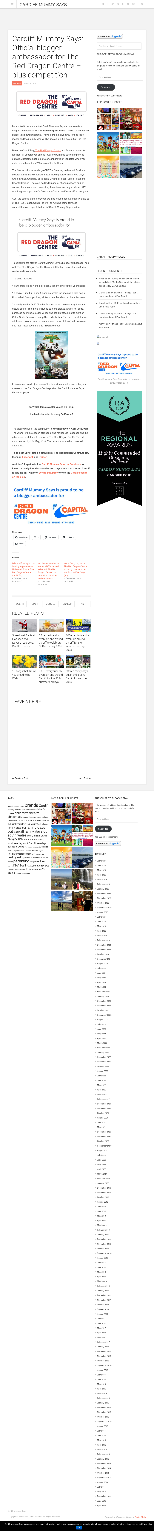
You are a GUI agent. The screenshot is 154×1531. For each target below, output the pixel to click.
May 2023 (101, 1033)
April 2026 (101, 874)
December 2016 (104, 1351)
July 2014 (101, 1486)
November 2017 (104, 1299)
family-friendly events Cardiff (24, 823)
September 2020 (104, 1145)
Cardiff (17, 83)
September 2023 (104, 1014)
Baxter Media (140, 1517)
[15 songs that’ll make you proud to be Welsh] (24, 661)
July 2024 (101, 968)
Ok (79, 1527)
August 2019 (102, 1201)
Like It (35, 603)
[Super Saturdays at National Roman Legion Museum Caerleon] (82, 901)
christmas (14, 816)
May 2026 (101, 870)
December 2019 (104, 1187)
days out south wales (29, 820)
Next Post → (85, 778)
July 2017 (101, 1318)
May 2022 (101, 1085)
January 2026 (103, 888)
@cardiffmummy (48, 472)
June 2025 (101, 921)
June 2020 (101, 1159)
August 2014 (102, 1482)
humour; (28, 857)
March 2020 (102, 1173)
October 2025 (103, 902)
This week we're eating (26, 870)
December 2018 (104, 1239)
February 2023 (103, 1047)
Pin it (83, 603)
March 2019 (102, 1225)
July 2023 (101, 1024)
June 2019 (101, 1211)
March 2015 (102, 1449)
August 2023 (102, 1019)
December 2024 (104, 944)
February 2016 (103, 1398)
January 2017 (103, 1346)
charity (11, 809)
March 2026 (102, 879)
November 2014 (104, 1468)
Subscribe (105, 87)
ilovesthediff (104, 302)
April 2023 (101, 1038)
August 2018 (102, 1257)
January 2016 (103, 1402)
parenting (21, 860)
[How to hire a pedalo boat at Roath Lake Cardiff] (131, 167)
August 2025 (102, 912)
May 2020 (101, 1164)
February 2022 (103, 1099)
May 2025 (101, 926)
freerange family (25, 853)
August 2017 (102, 1313)
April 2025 (101, 930)
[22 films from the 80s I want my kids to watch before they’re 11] (108, 119)
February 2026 (103, 884)
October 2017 (103, 1304)
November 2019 (104, 1192)
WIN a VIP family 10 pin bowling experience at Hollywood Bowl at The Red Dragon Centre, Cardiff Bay (23, 569)
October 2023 (103, 1010)
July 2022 (101, 1075)
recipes (40, 861)
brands (31, 805)
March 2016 (102, 1393)
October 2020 (103, 1141)
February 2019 (103, 1229)
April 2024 (101, 982)
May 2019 (101, 1215)
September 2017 (104, 1309)
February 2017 (103, 1341)
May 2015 (101, 1440)
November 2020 (104, 1136)
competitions (36, 817)
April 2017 (101, 1332)
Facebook (28, 457)
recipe (33, 861)
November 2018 (104, 1243)
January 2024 (103, 996)
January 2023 (103, 1052)
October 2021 (103, 1113)
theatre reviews (41, 865)
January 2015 (103, 1458)
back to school (13, 806)
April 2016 (101, 1388)
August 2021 (102, 1117)
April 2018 (101, 1276)
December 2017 (104, 1295)
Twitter (42, 457)
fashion (40, 839)
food (10, 843)
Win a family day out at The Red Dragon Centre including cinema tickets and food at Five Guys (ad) (75, 569)
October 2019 (103, 1197)
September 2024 (104, 958)
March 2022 (102, 1094)
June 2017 (101, 1323)
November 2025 (104, 898)
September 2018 (104, 1253)
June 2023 (101, 1028)
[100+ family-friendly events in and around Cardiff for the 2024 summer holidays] (51, 661)
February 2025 (103, 940)
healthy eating (16, 857)
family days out (17, 827)
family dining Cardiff (37, 835)
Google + (51, 603)
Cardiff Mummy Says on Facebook (62, 464)
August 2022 (102, 1070)
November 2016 (104, 1356)
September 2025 (104, 907)
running (30, 866)
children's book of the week (24, 809)
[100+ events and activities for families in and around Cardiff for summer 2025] (131, 143)
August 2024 (102, 963)
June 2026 (101, 865)
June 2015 (101, 1435)
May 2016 (101, 1384)
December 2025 (104, 893)
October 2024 (103, 954)
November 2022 (104, 1061)
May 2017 (101, 1327)
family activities (42, 824)
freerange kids (39, 854)
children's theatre (27, 812)
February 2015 (103, 1454)
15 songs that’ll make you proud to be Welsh (24, 674)
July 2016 (101, 1374)
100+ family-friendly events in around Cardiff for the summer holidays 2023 (77, 642)
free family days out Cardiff (34, 847)
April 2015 (101, 1444)
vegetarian (25, 872)
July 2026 (101, 860)
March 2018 (102, 1281)
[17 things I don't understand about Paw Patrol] (108, 143)
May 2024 (101, 977)
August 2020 (102, 1150)
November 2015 (104, 1412)
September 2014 (104, 1477)
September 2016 (104, 1365)
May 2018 (101, 1271)
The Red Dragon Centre (48, 150)
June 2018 (101, 1267)
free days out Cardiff (25, 843)
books (22, 806)
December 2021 (104, 1103)
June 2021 (101, 1122)
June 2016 (101, 1379)
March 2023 (102, 1042)
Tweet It (19, 603)
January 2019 (103, 1234)
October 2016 (103, 1360)
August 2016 (102, 1370)
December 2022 (104, 1056)
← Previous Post (20, 778)
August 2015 (102, 1426)
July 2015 (101, 1430)
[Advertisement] (122, 230)
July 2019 (101, 1206)
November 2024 (104, 949)
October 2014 (103, 1472)
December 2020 (104, 1131)
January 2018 (103, 1290)
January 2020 (103, 1183)
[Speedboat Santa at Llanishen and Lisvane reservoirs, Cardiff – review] (24, 625)
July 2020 (101, 1155)
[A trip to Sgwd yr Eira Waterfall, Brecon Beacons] (82, 879)
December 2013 (104, 1496)
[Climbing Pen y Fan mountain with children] (61, 879)
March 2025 (102, 935)
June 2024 (101, 972)
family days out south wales (28, 833)
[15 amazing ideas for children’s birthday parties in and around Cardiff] (108, 167)
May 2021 (101, 1127)
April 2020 (101, 1169)
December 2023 (104, 1000)
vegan (18, 873)
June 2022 (101, 1080)
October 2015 (103, 1416)
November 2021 (104, 1108)
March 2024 (102, 986)
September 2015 (104, 1421)
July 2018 (101, 1262)
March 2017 (102, 1337)
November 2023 (104, 1005)
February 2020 (103, 1178)
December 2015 (104, 1407)
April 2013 (101, 1505)
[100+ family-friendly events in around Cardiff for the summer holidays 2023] (78, 625)
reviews (19, 865)
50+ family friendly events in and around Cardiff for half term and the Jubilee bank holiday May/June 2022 (119, 282)
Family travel (30, 839)
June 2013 (101, 1500)
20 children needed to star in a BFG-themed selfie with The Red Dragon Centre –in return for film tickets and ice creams (48, 571)
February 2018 (103, 1285)
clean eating (26, 817)
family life (15, 838)
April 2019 (101, 1220)
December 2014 (104, 1463)
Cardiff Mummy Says (43, 4)
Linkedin (67, 603)
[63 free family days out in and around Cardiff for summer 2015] (78, 661)
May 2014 (101, 1491)
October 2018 (103, 1248)
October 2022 (103, 1066)
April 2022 (101, 1089)
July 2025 (101, 916)
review (10, 866)
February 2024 (103, 991)
